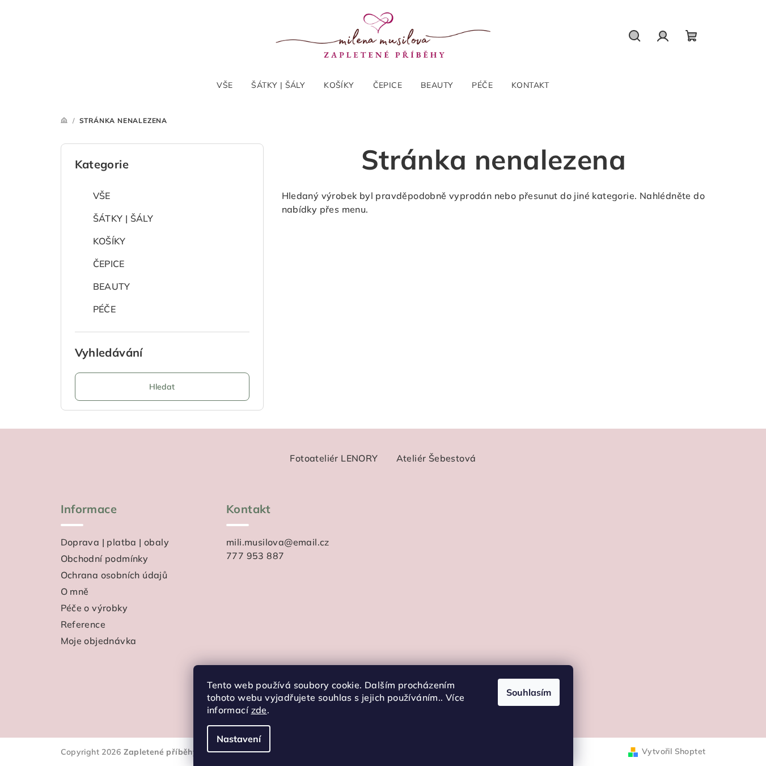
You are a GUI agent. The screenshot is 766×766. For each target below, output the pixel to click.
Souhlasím (528, 692)
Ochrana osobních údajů (114, 575)
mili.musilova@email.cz (277, 542)
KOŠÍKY (109, 241)
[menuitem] (225, 85)
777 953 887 (255, 555)
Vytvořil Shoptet (673, 751)
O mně (75, 591)
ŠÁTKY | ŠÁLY (123, 218)
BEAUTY (111, 286)
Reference (83, 624)
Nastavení (239, 738)
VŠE (102, 195)
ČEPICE (109, 263)
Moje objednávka (99, 640)
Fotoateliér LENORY (334, 458)
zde (259, 710)
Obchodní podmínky (105, 558)
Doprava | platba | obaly (115, 542)
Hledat (162, 387)
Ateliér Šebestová (436, 458)
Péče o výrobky (94, 607)
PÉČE (104, 309)
